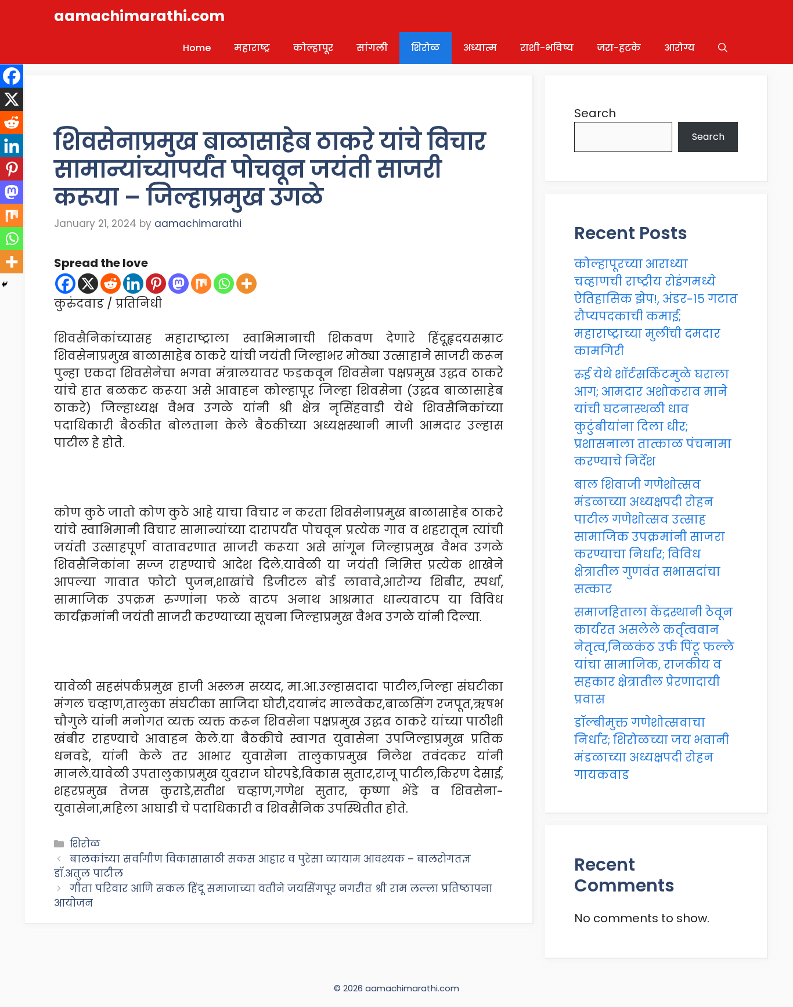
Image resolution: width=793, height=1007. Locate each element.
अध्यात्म (480, 48)
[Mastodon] (178, 283)
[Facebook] (65, 283)
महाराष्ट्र (252, 48)
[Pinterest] (156, 283)
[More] (246, 283)
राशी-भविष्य (547, 48)
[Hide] (4, 284)
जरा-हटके (619, 48)
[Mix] (201, 283)
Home (197, 48)
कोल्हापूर (313, 48)
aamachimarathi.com (139, 16)
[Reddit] (110, 283)
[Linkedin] (133, 283)
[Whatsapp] (224, 283)
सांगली (372, 48)
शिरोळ (425, 48)
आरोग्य (679, 48)
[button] (723, 48)
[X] (88, 283)
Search (595, 113)
